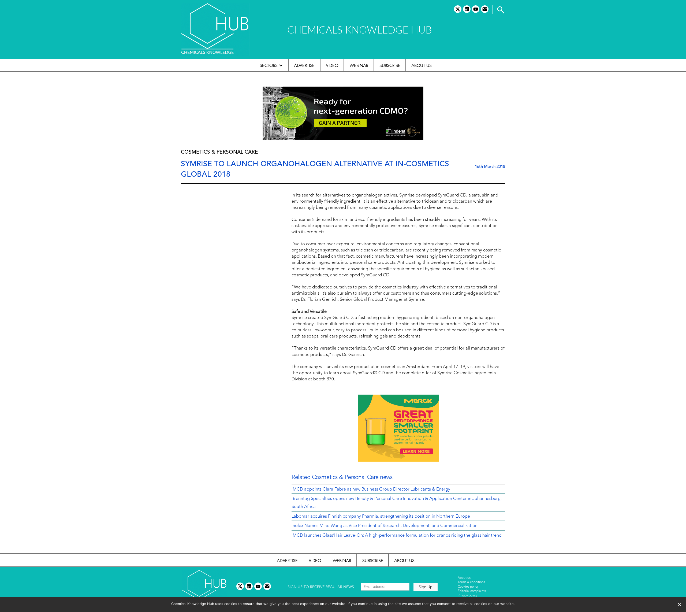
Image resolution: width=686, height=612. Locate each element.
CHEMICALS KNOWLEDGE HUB (359, 30)
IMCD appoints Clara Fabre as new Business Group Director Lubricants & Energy (371, 489)
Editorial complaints (472, 591)
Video (332, 65)
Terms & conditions (471, 582)
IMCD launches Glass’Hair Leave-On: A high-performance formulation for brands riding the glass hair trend (397, 535)
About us (421, 65)
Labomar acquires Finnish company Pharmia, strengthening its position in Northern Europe (381, 516)
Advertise (304, 65)
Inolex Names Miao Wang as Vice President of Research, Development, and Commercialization (385, 526)
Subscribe (389, 65)
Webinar (358, 65)
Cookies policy (468, 586)
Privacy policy (467, 595)
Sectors (269, 65)
